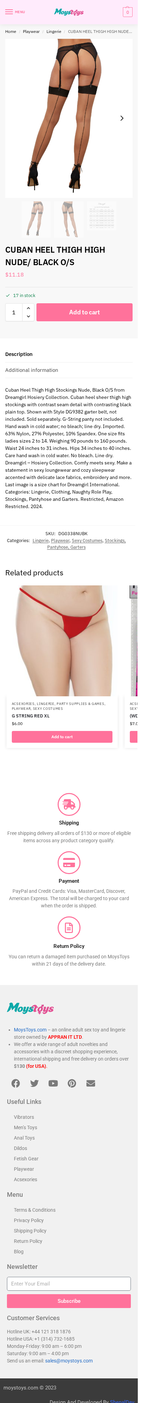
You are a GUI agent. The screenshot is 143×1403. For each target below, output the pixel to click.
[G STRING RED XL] (62, 640)
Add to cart (84, 312)
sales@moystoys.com (69, 1360)
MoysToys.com (30, 1029)
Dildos (20, 1148)
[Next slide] (122, 118)
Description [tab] (19, 354)
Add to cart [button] (62, 736)
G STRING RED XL (31, 716)
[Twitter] (34, 1083)
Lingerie (54, 31)
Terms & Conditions (35, 1210)
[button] (127, 12)
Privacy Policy (29, 1220)
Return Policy (28, 1241)
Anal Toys (24, 1138)
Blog (19, 1251)
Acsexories (23, 704)
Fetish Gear (26, 1158)
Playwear (31, 31)
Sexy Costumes (87, 540)
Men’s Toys (25, 1127)
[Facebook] (15, 1083)
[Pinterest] (72, 1083)
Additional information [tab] (31, 370)
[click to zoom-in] (69, 118)
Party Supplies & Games (80, 704)
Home (10, 31)
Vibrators (24, 1117)
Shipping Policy (30, 1231)
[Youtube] (53, 1083)
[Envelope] (90, 1083)
